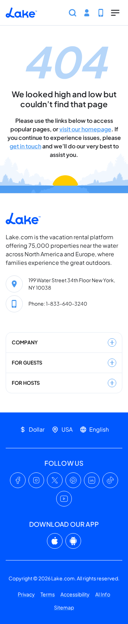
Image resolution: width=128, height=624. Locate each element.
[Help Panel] (101, 13)
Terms (48, 594)
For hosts (26, 382)
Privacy (26, 594)
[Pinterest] (73, 480)
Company (25, 342)
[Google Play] (73, 541)
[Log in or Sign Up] (87, 13)
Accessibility (75, 594)
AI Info (102, 594)
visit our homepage (85, 129)
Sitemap (64, 607)
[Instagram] (36, 480)
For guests (27, 362)
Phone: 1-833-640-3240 (57, 303)
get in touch (25, 146)
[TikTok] (110, 480)
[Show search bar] (72, 13)
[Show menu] (115, 13)
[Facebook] (18, 480)
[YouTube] (64, 499)
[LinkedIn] (92, 480)
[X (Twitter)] (55, 480)
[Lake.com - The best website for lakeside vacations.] (21, 12)
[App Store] (55, 541)
